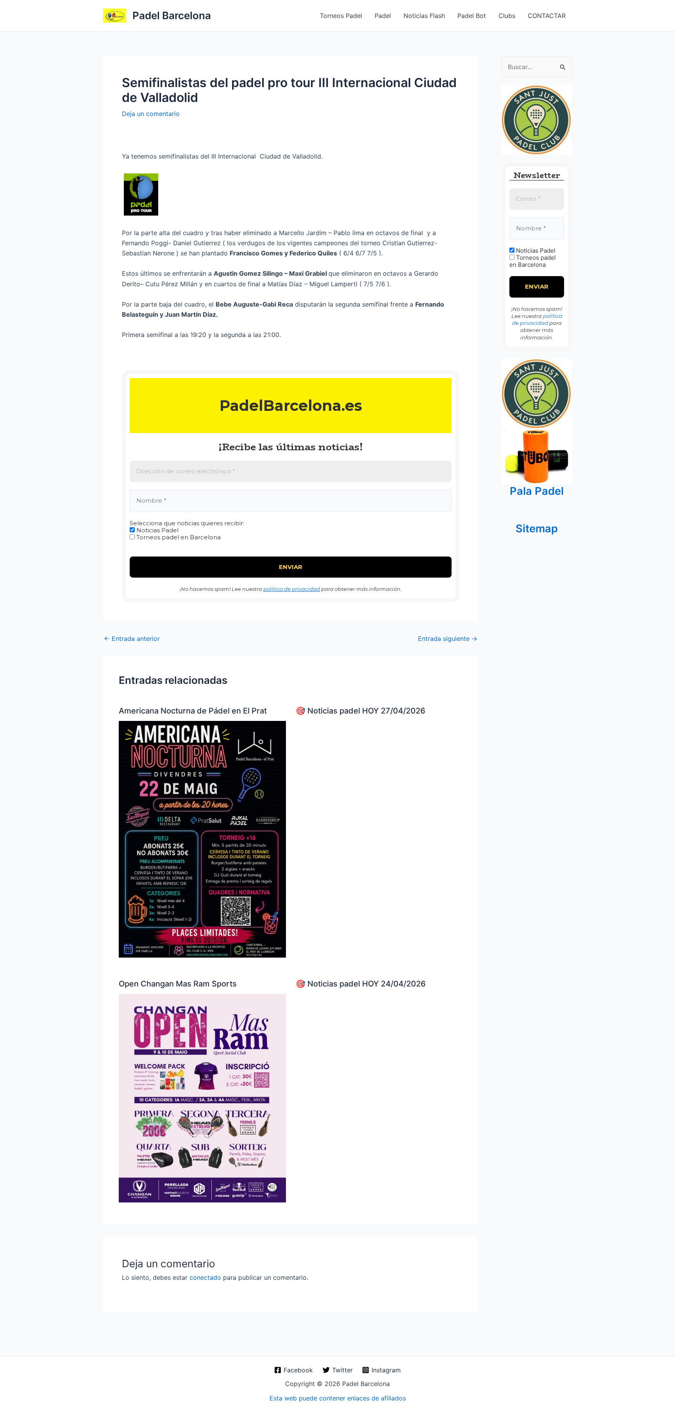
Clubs (506, 16)
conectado (205, 1277)
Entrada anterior (132, 638)
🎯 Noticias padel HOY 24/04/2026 (361, 983)
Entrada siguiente (447, 638)
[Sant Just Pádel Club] (537, 119)
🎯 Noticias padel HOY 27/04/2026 (360, 710)
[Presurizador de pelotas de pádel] (537, 456)
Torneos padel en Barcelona (178, 537)
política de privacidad (291, 589)
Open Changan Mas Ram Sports (178, 983)
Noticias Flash (424, 16)
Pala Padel (537, 491)
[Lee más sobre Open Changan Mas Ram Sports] (202, 1097)
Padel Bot (471, 16)
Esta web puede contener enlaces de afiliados (338, 1398)
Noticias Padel (157, 530)
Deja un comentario (151, 114)
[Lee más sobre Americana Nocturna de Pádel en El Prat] (202, 838)
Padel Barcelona (171, 15)
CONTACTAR (547, 16)
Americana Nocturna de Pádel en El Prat (193, 710)
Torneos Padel (341, 16)
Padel (383, 16)
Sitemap (537, 528)
